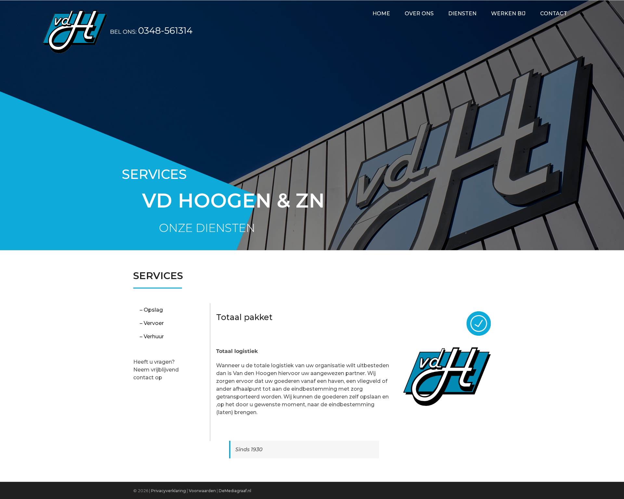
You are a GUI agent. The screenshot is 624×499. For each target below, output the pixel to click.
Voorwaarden (203, 490)
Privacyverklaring (168, 490)
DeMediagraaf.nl (235, 490)
